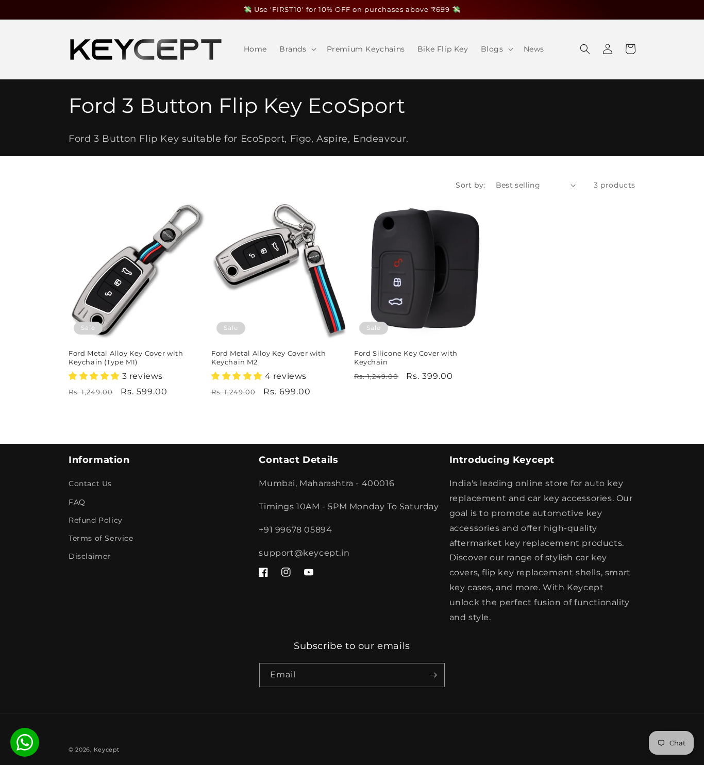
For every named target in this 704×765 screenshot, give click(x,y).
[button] (297, 49)
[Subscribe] (433, 675)
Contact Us (90, 483)
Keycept (107, 749)
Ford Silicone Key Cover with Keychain (406, 357)
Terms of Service (101, 538)
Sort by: (470, 185)
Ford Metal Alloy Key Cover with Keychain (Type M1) (126, 357)
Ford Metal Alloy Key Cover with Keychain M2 (268, 357)
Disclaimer (90, 556)
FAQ (77, 502)
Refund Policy (96, 520)
